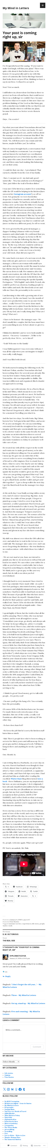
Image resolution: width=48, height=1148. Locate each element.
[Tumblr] (24, 1089)
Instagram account (22, 194)
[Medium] (12, 1089)
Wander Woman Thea (12, 1137)
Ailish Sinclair (9, 1113)
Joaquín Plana (9, 1109)
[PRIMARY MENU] (42, 5)
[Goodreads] (16, 1089)
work (10, 926)
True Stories (14, 922)
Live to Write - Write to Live (14, 1135)
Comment (37, 1047)
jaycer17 (27, 920)
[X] (4, 1089)
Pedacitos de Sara (11, 1121)
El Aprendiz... (9, 1107)
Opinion (7, 1075)
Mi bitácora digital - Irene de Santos (17, 1103)
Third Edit (8, 1117)
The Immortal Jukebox (12, 1139)
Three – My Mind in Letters (23, 995)
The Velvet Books (10, 1127)
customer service (15, 924)
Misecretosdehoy (11, 1123)
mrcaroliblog (9, 1129)
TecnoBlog (8, 1131)
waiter (5, 926)
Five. (6, 1133)
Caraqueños (9, 1125)
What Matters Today (12, 1115)
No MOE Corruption (11, 1101)
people (42, 924)
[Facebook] (20, 1089)
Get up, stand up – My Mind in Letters (28, 1003)
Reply (8, 976)
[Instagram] (8, 1089)
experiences (26, 924)
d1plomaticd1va (18, 956)
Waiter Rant (16, 779)
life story (35, 924)
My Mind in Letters (16, 8)
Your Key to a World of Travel (15, 1111)
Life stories (8, 1073)
